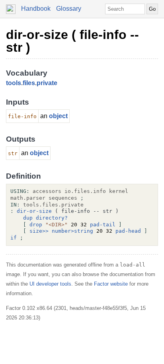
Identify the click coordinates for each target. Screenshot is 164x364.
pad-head (128, 231)
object (58, 116)
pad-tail (102, 225)
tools (13, 83)
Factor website (111, 284)
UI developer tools (50, 284)
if (13, 238)
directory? (52, 218)
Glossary (68, 8)
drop (35, 225)
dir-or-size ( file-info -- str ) (72, 41)
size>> (39, 231)
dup (28, 218)
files (29, 83)
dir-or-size (34, 211)
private (47, 83)
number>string (72, 231)
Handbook (36, 8)
